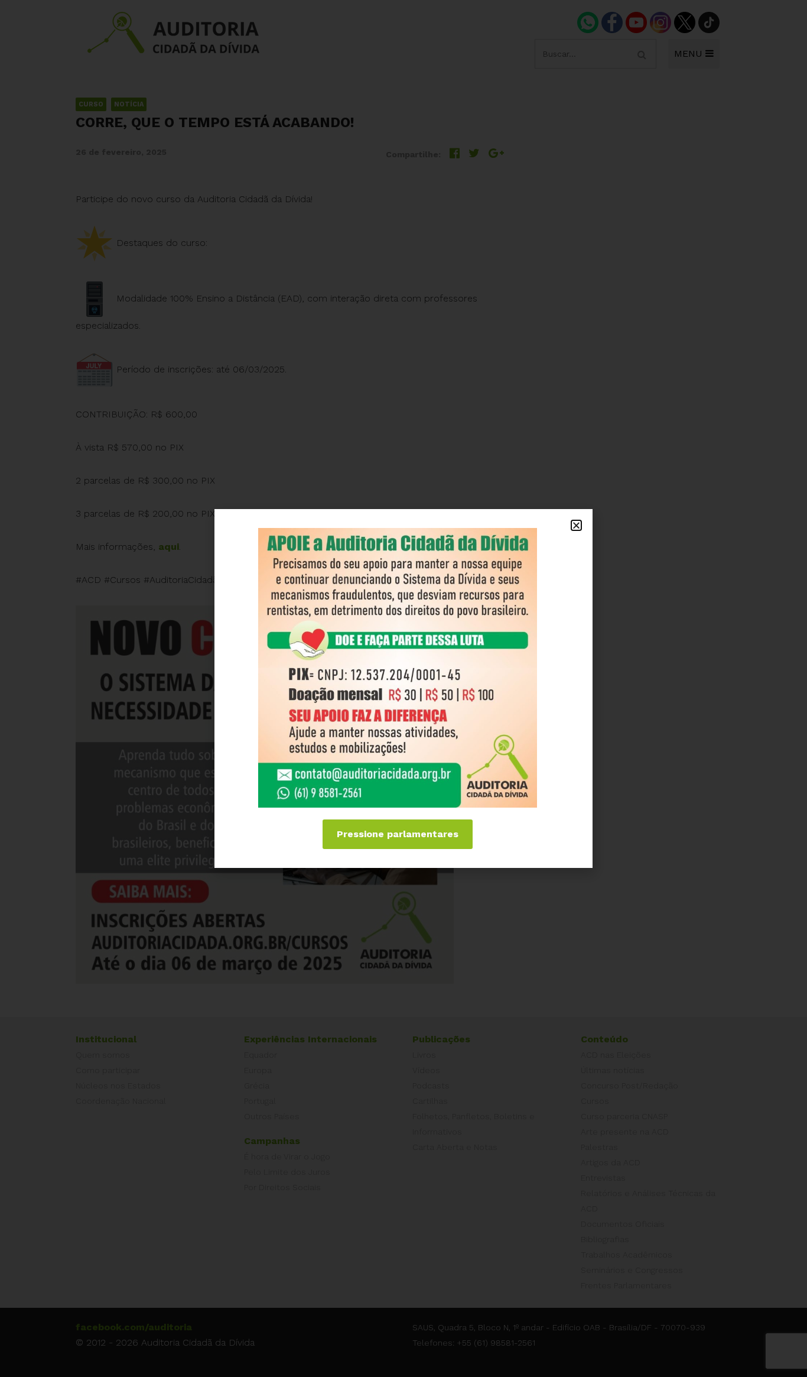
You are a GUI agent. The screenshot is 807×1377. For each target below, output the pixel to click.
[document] (403, 688)
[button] (576, 525)
